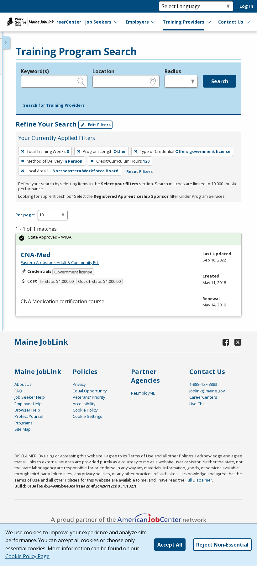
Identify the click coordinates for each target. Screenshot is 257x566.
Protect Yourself (29, 416)
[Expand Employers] (154, 22)
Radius (173, 71)
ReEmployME (143, 393)
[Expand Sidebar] (6, 42)
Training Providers (183, 22)
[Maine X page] (238, 342)
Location (103, 71)
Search (219, 81)
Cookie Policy (85, 410)
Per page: (25, 215)
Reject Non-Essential (222, 544)
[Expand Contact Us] (248, 22)
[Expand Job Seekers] (117, 22)
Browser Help (27, 410)
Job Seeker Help (29, 397)
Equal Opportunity (90, 391)
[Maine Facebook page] (226, 342)
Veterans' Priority (89, 397)
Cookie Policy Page (27, 556)
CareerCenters (203, 397)
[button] (54, 105)
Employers (137, 22)
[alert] (128, 239)
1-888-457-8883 (203, 384)
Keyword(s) (35, 71)
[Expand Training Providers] (209, 22)
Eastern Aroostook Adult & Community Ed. (60, 262)
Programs (23, 423)
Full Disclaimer (199, 480)
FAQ (18, 391)
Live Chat (197, 404)
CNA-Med (35, 255)
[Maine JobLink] (30, 22)
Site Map (22, 429)
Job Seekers (98, 22)
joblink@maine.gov (207, 391)
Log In (246, 6)
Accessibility (84, 404)
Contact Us (230, 22)
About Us (23, 384)
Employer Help (28, 404)
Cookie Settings (87, 416)
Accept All (169, 544)
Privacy (79, 384)
